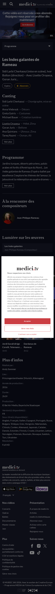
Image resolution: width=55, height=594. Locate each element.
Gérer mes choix (27, 328)
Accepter (27, 321)
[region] (27, 297)
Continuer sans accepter (27, 334)
